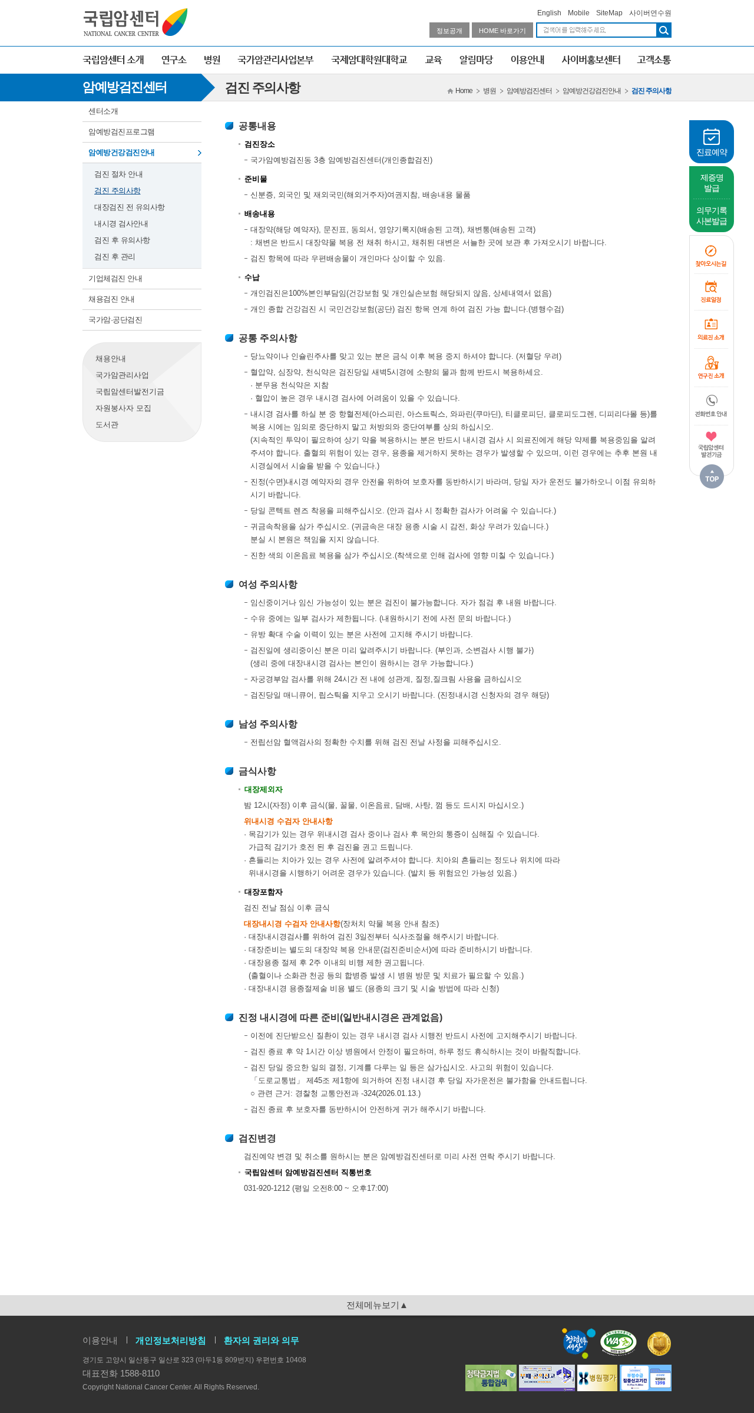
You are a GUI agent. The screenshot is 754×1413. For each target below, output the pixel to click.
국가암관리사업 (122, 375)
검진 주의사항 (117, 190)
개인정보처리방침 (170, 1340)
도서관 (106, 424)
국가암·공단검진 (115, 319)
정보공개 (449, 30)
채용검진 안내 (111, 299)
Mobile (579, 13)
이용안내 (100, 1340)
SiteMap (609, 13)
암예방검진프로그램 (121, 131)
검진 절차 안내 (118, 174)
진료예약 (711, 152)
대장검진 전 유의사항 (129, 207)
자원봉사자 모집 (123, 408)
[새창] (621, 1343)
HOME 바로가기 (502, 30)
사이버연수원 (650, 13)
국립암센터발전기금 (129, 391)
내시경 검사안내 (121, 223)
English (549, 13)
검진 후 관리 (114, 256)
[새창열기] (711, 444)
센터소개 (103, 111)
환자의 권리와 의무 (261, 1340)
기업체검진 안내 (115, 278)
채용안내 (110, 358)
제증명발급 (711, 183)
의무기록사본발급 (711, 216)
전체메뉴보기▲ (377, 1305)
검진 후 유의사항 (122, 240)
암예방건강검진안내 (121, 152)
